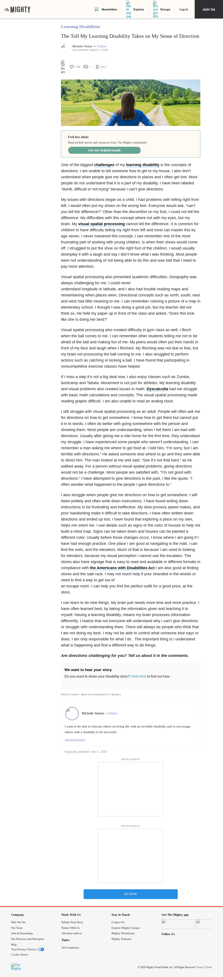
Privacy (200, 967)
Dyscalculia (157, 389)
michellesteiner (75, 740)
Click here (138, 676)
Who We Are (18, 922)
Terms (209, 967)
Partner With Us (70, 927)
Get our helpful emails (104, 150)
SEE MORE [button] (130, 894)
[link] (17, 9)
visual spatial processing (101, 224)
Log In (183, 9)
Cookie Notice (19, 954)
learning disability (142, 165)
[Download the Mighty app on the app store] (178, 924)
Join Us (209, 9)
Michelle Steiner (82, 46)
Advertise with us (71, 933)
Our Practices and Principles (27, 939)
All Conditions (70, 947)
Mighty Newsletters (123, 933)
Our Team (16, 927)
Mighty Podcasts (121, 939)
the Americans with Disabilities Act (122, 568)
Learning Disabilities (80, 26)
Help (14, 944)
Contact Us (118, 922)
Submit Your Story (72, 922)
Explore (138, 9)
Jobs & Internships (22, 933)
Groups (165, 9)
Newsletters (109, 9)
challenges (104, 165)
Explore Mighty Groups (126, 927)
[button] (101, 46)
